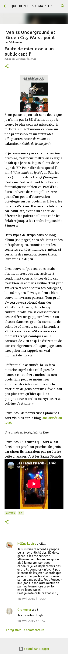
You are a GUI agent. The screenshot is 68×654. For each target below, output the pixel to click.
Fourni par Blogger (36, 648)
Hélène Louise (26, 543)
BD (20, 513)
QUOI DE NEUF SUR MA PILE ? (31, 6)
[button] (7, 66)
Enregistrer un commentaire (25, 630)
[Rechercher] (62, 6)
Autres (10, 513)
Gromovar (24, 609)
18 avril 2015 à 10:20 (31, 598)
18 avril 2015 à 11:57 (31, 621)
